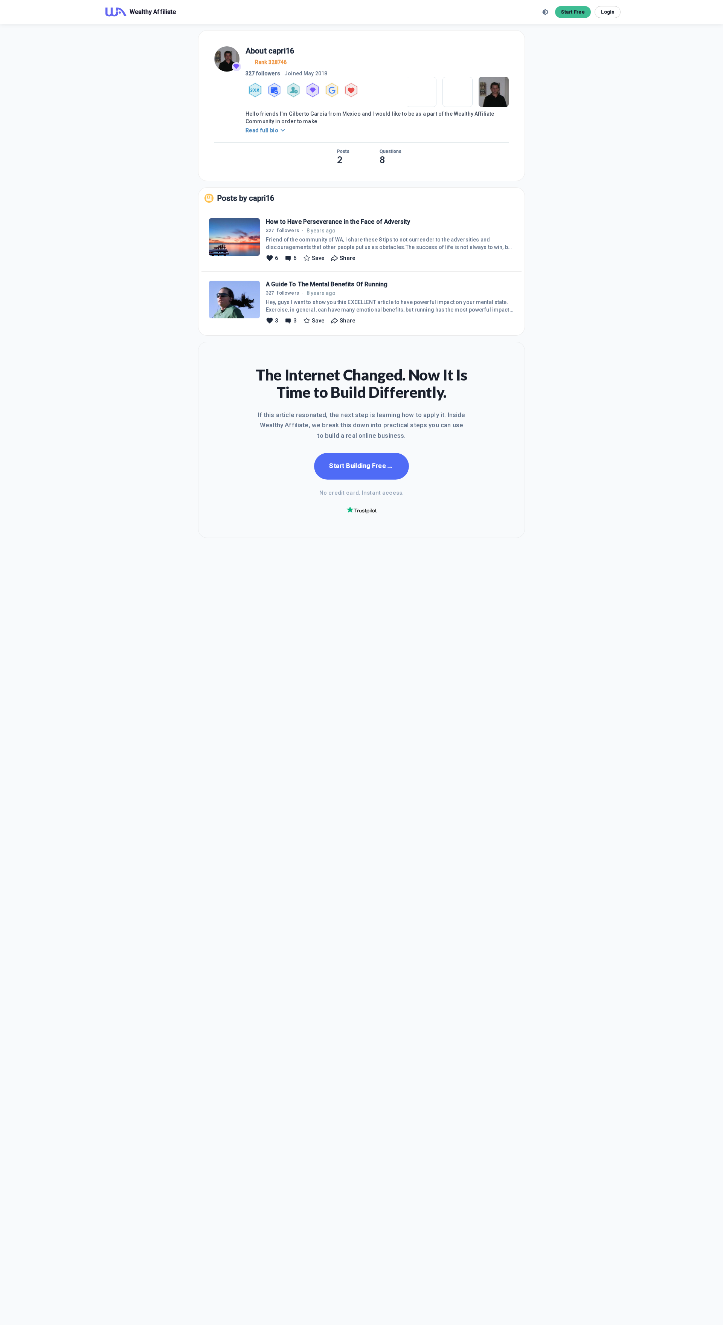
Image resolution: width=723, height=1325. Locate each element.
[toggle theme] (545, 12)
